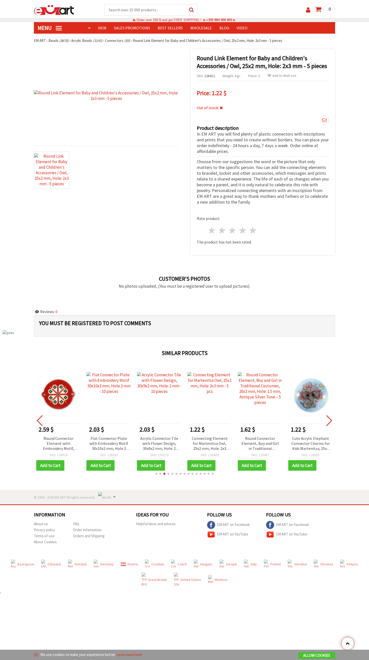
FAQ (76, 523)
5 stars (253, 230)
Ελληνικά (54, 564)
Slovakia (300, 564)
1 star (212, 230)
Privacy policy (44, 529)
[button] (156, 474)
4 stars (242, 230)
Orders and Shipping (89, 535)
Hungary (206, 564)
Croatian (157, 564)
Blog (224, 27)
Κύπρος (352, 564)
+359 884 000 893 (219, 20)
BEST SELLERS (170, 27)
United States (190, 579)
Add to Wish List (284, 76)
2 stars (222, 230)
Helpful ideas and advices (156, 523)
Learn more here (129, 654)
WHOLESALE (201, 27)
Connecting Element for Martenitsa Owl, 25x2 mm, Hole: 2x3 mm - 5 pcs (210, 444)
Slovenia (326, 564)
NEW (102, 27)
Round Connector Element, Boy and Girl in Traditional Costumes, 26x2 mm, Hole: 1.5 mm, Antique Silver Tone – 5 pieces (260, 444)
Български (26, 564)
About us (41, 523)
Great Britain (157, 579)
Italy (254, 564)
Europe (231, 564)
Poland (275, 564)
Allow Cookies (316, 655)
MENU (45, 27)
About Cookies (45, 541)
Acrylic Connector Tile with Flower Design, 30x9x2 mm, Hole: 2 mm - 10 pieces (159, 444)
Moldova (221, 579)
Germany (107, 564)
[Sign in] (308, 10)
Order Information (87, 529)
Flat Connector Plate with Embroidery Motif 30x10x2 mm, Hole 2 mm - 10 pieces (108, 444)
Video (242, 27)
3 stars (232, 230)
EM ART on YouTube (232, 534)
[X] (36, 654)
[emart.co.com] (54, 9)
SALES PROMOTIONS (132, 27)
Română (81, 564)
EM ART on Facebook (233, 524)
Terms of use (44, 535)
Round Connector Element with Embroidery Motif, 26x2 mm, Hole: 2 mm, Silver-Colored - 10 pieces (58, 444)
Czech (182, 564)
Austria (132, 564)
